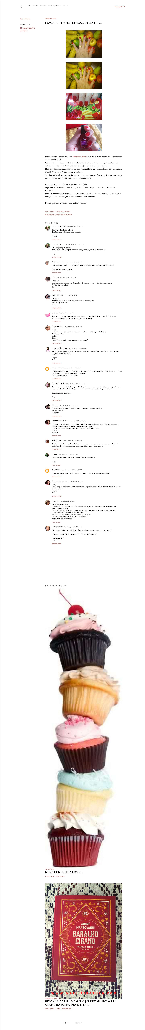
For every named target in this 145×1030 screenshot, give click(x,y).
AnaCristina (56, 262)
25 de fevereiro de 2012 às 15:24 (73, 244)
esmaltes (24, 31)
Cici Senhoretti (58, 527)
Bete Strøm (56, 441)
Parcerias (48, 6)
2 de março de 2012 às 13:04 (66, 501)
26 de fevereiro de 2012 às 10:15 (71, 368)
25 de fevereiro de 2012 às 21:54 (73, 326)
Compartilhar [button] (25, 19)
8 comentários (60, 876)
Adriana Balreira (58, 421)
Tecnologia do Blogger (74, 1023)
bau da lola (56, 368)
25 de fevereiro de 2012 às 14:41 (73, 227)
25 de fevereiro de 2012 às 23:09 (78, 348)
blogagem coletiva (27, 28)
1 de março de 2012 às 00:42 (72, 470)
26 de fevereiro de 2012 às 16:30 (75, 383)
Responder (56, 239)
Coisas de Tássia (58, 383)
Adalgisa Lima (57, 227)
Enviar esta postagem (63, 211)
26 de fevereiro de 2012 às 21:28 (68, 405)
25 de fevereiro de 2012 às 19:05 (66, 313)
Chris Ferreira (57, 326)
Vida (53, 313)
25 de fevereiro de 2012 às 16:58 (66, 277)
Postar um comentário (63, 1009)
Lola (53, 278)
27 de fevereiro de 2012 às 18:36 (72, 440)
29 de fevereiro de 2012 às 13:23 (68, 454)
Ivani (54, 501)
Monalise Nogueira (59, 348)
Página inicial (35, 6)
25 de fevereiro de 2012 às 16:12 (71, 262)
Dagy (54, 295)
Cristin (54, 405)
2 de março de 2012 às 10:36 (74, 481)
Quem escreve (61, 6)
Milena (54, 454)
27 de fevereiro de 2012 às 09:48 (75, 421)
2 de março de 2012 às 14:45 (73, 527)
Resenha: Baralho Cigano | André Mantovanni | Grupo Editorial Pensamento (80, 1003)
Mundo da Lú (57, 470)
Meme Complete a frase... (64, 872)
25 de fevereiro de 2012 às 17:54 (67, 295)
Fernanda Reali (79, 157)
